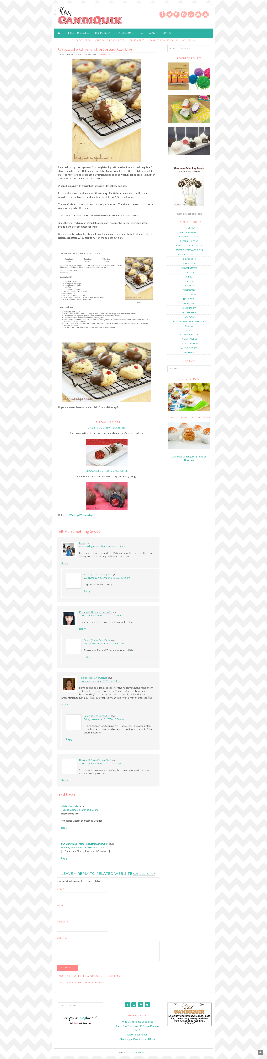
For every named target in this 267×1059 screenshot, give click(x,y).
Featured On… (124, 33)
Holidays (189, 303)
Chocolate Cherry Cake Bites (107, 471)
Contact (167, 33)
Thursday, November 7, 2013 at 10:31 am (101, 615)
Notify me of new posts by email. (83, 982)
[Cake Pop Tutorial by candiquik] (189, 185)
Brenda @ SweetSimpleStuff (95, 760)
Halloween (189, 299)
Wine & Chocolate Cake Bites (137, 1021)
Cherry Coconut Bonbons (107, 427)
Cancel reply (144, 873)
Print (138, 302)
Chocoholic (189, 259)
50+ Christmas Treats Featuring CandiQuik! (84, 843)
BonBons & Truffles (189, 236)
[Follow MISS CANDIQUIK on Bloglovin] (80, 1024)
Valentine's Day (189, 348)
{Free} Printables (78, 33)
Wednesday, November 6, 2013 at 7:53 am (102, 546)
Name (60, 889)
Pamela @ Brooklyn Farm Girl (95, 612)
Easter (189, 281)
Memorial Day (189, 308)
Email (60, 905)
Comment (63, 938)
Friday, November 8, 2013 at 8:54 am (104, 719)
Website (62, 921)
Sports (189, 330)
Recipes (189, 326)
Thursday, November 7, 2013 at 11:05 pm (101, 763)
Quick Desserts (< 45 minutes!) (189, 321)
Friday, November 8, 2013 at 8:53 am (104, 643)
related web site (70, 806)
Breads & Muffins (189, 241)
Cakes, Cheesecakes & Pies (189, 250)
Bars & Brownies (189, 232)
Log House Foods (142, 1052)
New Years (189, 317)
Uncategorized (189, 343)
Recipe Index (102, 33)
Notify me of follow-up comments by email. (91, 976)
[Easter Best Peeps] (189, 121)
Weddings (189, 352)
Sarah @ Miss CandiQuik (97, 574)
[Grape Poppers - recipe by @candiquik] (189, 397)
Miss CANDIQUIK (89, 17)
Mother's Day (189, 312)
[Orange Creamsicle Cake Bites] (189, 435)
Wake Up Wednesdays (81, 515)
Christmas (189, 263)
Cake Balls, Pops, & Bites (109, 40)
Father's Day (189, 285)
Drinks (189, 277)
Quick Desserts (81, 40)
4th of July (188, 40)
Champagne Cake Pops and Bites (137, 1039)
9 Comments (105, 54)
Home (59, 33)
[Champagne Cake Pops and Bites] (189, 154)
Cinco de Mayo (189, 268)
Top (260, 1052)
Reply (64, 563)
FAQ (141, 33)
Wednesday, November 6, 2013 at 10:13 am (107, 578)
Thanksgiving (189, 339)
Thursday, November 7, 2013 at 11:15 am (100, 681)
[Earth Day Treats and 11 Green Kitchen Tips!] (189, 89)
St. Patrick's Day (189, 334)
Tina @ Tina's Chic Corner (93, 678)
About (153, 33)
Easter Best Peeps (137, 1034)
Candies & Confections (163, 40)
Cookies (189, 272)
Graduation (189, 294)
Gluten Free (137, 40)
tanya (82, 543)
